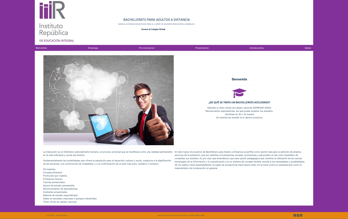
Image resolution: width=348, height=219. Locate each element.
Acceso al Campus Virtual (153, 29)
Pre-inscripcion (146, 48)
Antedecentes (257, 48)
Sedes (308, 48)
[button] (53, 100)
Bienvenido (41, 48)
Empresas (93, 48)
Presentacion (202, 48)
